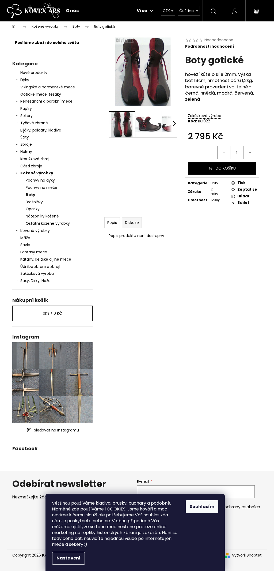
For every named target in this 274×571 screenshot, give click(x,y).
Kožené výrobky (36, 173)
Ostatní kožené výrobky (48, 223)
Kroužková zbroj (34, 158)
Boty (30, 194)
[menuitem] (72, 10)
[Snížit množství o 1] (224, 152)
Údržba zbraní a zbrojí (40, 266)
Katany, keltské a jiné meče (45, 259)
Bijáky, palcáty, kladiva (40, 130)
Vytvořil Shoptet (247, 555)
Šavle (25, 244)
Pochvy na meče (41, 187)
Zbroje (26, 144)
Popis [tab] (112, 222)
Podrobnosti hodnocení (209, 46)
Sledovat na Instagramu (56, 430)
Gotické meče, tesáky (40, 94)
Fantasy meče (33, 252)
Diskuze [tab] (132, 222)
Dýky (24, 79)
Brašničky (34, 202)
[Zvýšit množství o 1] (249, 152)
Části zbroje (31, 166)
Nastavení (68, 558)
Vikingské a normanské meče (47, 87)
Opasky (33, 209)
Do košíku (226, 168)
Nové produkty (33, 72)
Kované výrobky (35, 230)
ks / (52, 313)
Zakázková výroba (37, 273)
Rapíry (26, 108)
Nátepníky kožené (42, 216)
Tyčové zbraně (34, 123)
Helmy (26, 151)
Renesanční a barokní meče (46, 101)
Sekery (26, 115)
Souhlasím (202, 507)
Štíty (24, 137)
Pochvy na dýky (40, 180)
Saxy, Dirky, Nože (35, 280)
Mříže (25, 238)
